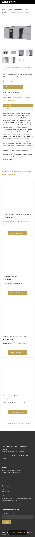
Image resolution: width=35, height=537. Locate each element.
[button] (32, 2)
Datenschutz (5, 491)
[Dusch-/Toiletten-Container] (17, 194)
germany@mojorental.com (9, 477)
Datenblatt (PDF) (10, 100)
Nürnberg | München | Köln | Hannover (13, 451)
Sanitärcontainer (16, 97)
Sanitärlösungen (18, 9)
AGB (3, 493)
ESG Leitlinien (6, 496)
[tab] (18, 105)
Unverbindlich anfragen (13, 87)
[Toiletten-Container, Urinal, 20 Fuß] (17, 316)
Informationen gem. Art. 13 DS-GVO (12, 500)
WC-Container (26, 97)
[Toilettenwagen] (17, 376)
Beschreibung (8, 105)
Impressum (5, 489)
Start (3, 9)
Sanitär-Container (15, 95)
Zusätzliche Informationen (12, 109)
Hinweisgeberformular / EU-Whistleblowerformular (16, 498)
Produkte (9, 9)
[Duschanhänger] (17, 256)
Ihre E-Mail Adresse (8, 514)
